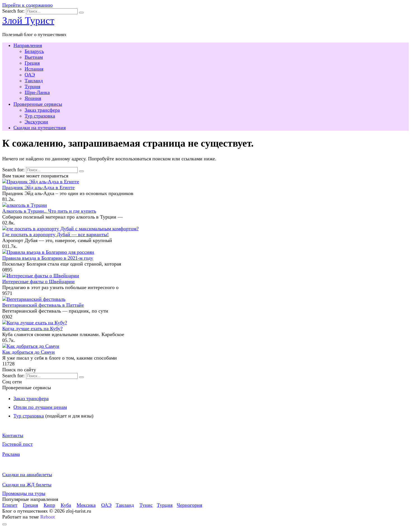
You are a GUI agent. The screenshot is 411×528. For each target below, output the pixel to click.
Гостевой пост (17, 444)
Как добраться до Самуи (28, 352)
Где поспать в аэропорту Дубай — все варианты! (55, 234)
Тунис (146, 505)
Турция (32, 86)
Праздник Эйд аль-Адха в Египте (38, 187)
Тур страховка (40, 116)
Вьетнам (34, 57)
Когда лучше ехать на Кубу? (32, 328)
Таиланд (34, 80)
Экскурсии (36, 122)
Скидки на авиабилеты (27, 474)
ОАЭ (30, 75)
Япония (33, 98)
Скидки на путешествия (39, 127)
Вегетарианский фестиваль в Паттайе (43, 305)
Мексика (86, 505)
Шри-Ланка (37, 92)
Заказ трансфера (42, 110)
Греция (32, 63)
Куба (66, 505)
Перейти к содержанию (27, 5)
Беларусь (34, 51)
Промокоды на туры (23, 493)
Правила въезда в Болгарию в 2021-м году (47, 258)
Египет (9, 505)
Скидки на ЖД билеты (26, 484)
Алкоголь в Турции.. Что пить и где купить (49, 211)
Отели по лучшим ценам (40, 407)
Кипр (49, 505)
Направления (27, 45)
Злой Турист (28, 20)
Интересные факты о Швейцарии (38, 281)
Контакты (12, 435)
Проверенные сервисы (37, 104)
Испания (34, 69)
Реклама (11, 454)
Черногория (189, 505)
